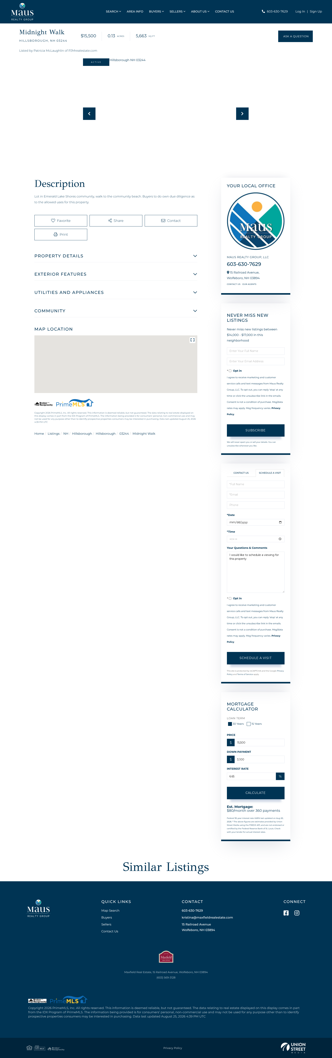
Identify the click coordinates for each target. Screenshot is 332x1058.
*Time (231, 531)
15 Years (256, 724)
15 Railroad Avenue (198, 927)
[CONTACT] (295, 36)
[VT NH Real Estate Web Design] (293, 1048)
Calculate (256, 793)
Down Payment (239, 752)
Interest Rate (238, 768)
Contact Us (234, 284)
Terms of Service (245, 674)
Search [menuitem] (112, 11)
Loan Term (236, 718)
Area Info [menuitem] (135, 11)
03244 (124, 434)
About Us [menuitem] (199, 11)
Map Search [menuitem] (110, 911)
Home (39, 434)
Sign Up (316, 11)
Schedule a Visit (270, 473)
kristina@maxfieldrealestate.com (207, 918)
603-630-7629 (277, 11)
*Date (231, 515)
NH (65, 434)
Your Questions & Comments (247, 548)
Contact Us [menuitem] (224, 11)
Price (231, 735)
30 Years (238, 724)
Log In (300, 11)
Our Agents (249, 284)
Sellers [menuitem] (176, 11)
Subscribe (256, 430)
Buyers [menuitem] (155, 11)
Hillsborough (82, 434)
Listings (54, 434)
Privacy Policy (172, 1048)
